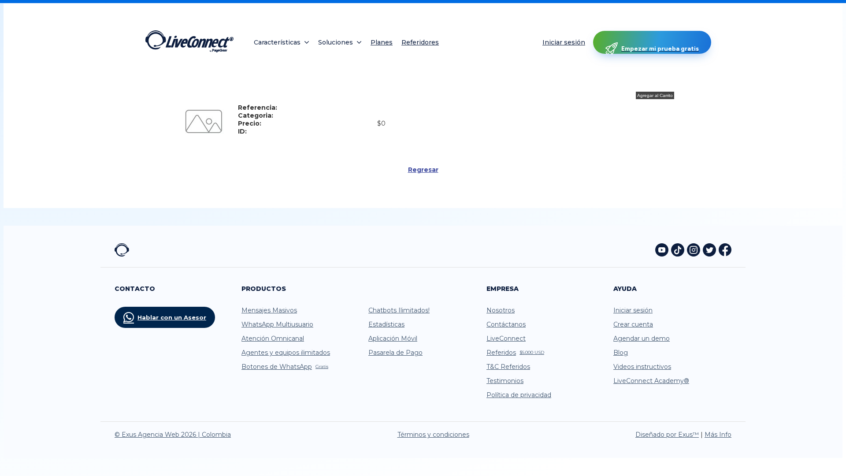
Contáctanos (506, 324)
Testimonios (504, 381)
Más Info (718, 435)
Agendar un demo (641, 338)
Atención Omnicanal (272, 338)
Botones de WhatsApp (284, 367)
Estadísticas (386, 324)
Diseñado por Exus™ (667, 435)
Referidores (420, 42)
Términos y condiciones (433, 435)
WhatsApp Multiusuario (277, 324)
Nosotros (500, 310)
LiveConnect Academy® (651, 381)
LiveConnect (506, 338)
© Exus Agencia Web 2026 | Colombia (173, 435)
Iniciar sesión (563, 42)
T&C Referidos (508, 367)
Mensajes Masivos (269, 310)
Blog (620, 353)
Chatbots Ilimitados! (399, 310)
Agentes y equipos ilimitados (285, 353)
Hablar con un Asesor (171, 317)
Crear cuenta (633, 324)
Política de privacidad (518, 395)
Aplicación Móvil (392, 338)
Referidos (515, 353)
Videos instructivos (642, 367)
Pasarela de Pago (395, 353)
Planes (382, 42)
